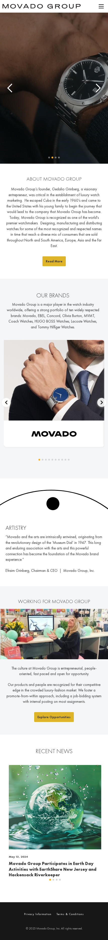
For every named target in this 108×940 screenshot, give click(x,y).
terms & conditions (70, 914)
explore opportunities (54, 717)
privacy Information (37, 914)
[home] (48, 6)
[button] (101, 6)
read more (54, 261)
